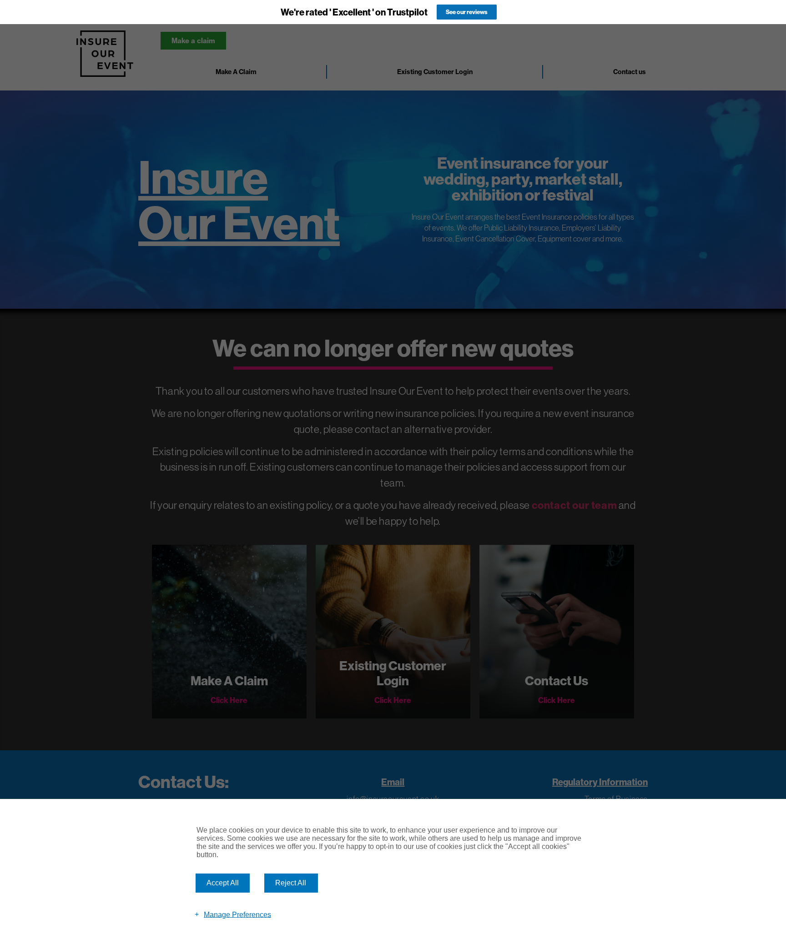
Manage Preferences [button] (237, 914)
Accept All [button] (223, 883)
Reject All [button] (290, 883)
